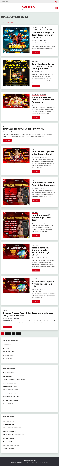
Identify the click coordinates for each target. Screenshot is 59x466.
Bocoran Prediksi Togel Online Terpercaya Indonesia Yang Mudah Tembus (28, 314)
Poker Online (48, 28)
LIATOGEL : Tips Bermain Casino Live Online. (23, 129)
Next (18, 334)
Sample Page (4, 1)
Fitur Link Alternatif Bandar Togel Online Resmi (41, 217)
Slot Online (42, 30)
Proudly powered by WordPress (19, 462)
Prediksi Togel (35, 30)
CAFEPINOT (29, 7)
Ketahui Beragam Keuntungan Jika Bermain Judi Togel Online (41, 251)
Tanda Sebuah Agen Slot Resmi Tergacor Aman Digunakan (43, 35)
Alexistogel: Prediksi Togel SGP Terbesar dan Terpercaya (43, 99)
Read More (35, 52)
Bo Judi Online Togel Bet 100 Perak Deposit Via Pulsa (43, 284)
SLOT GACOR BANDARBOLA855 (12, 407)
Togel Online (50, 30)
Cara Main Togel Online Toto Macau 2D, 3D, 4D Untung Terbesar (43, 66)
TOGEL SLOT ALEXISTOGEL (10, 393)
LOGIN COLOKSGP (8, 403)
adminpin (43, 188)
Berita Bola (34, 28)
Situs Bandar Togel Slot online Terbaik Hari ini (43, 152)
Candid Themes (44, 462)
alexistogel (43, 40)
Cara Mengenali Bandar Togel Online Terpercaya (43, 183)
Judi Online (41, 28)
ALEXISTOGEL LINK (8, 448)
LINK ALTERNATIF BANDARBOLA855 (13, 434)
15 (13, 334)
